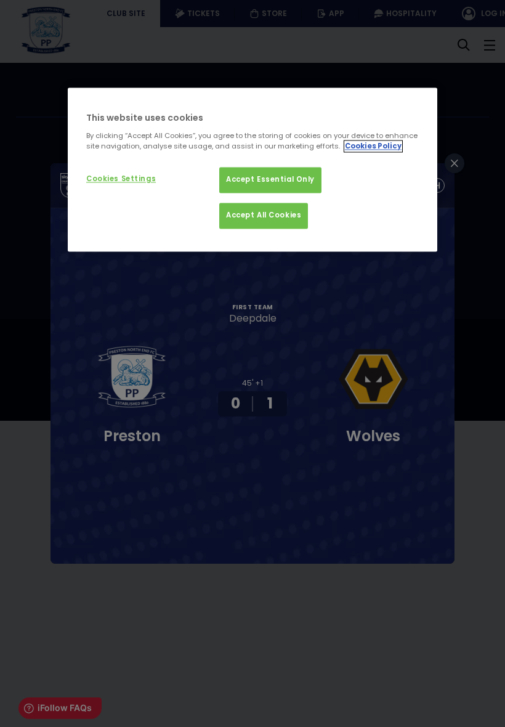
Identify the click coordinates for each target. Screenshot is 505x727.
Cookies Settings (121, 179)
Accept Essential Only (270, 179)
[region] (252, 169)
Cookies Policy (373, 146)
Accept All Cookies (263, 215)
